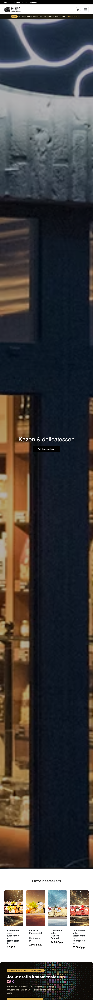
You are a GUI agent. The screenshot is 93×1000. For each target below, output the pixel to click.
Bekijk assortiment (46, 449)
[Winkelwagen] (78, 9)
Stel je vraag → (72, 16)
